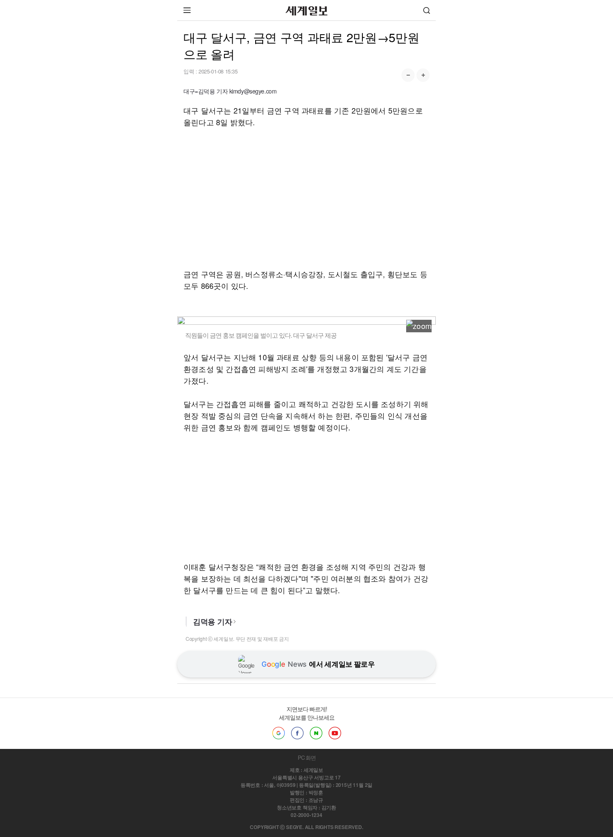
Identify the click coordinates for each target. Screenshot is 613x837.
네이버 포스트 (316, 733)
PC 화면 (307, 757)
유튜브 (335, 733)
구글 (278, 733)
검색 (426, 10)
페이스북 (297, 733)
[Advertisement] (306, 197)
